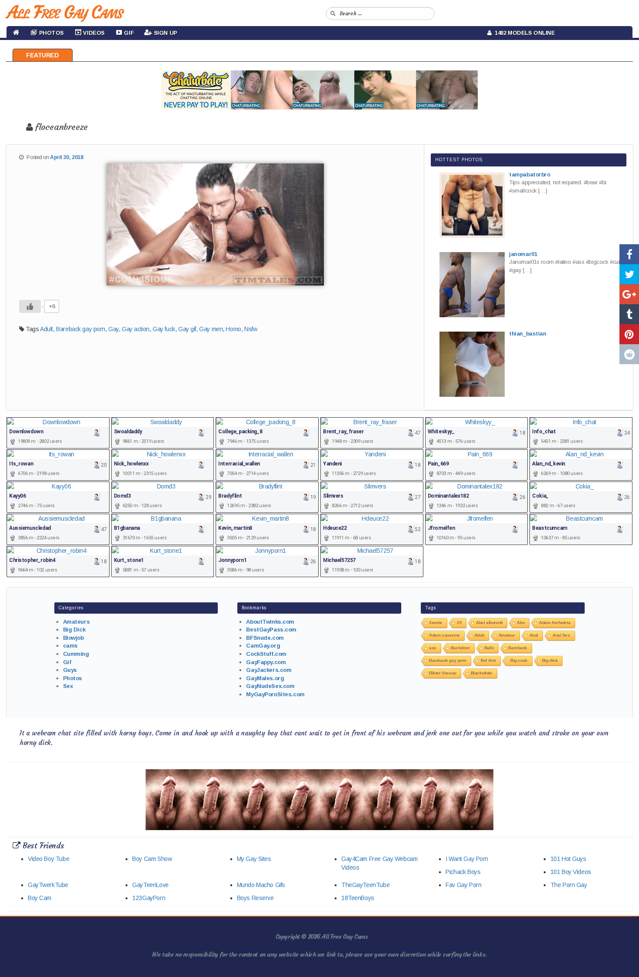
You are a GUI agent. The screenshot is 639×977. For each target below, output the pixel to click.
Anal (533, 635)
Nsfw (250, 329)
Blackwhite (482, 673)
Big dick (550, 660)
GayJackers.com (268, 670)
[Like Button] (30, 306)
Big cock (519, 660)
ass (432, 647)
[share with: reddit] (629, 354)
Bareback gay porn (80, 329)
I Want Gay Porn (467, 858)
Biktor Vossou (442, 673)
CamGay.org (263, 645)
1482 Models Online (523, 33)
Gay (113, 329)
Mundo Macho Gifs (261, 884)
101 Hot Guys (568, 858)
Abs (521, 622)
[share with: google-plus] (629, 294)
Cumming (76, 654)
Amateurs (76, 621)
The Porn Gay (568, 884)
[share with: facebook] (629, 254)
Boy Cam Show (152, 858)
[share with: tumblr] (629, 314)
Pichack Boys (463, 871)
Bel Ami (488, 660)
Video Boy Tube (48, 858)
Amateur (507, 635)
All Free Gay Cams (65, 12)
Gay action (136, 329)
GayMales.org (265, 678)
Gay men (211, 329)
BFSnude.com (264, 638)
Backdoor (460, 647)
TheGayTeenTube (365, 884)
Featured (42, 55)
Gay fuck (164, 329)
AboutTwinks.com (270, 621)
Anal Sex (561, 635)
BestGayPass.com (271, 629)
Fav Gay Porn (463, 884)
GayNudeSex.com (270, 686)
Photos (72, 678)
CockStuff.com (266, 654)
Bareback (517, 647)
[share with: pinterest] (629, 334)
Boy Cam (39, 897)
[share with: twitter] (629, 274)
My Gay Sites (254, 858)
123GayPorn (148, 897)
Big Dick (74, 629)
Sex (68, 686)
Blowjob (73, 638)
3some (436, 622)
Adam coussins (444, 635)
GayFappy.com (266, 662)
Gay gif (187, 329)
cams (70, 645)
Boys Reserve (255, 897)
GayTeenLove (150, 884)
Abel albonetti (489, 622)
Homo (233, 329)
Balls (489, 647)
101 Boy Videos (570, 871)
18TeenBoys (357, 897)
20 (459, 622)
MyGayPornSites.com (275, 694)
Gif (67, 662)
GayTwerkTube (48, 884)
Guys (70, 670)
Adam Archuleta (554, 622)
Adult (46, 329)
